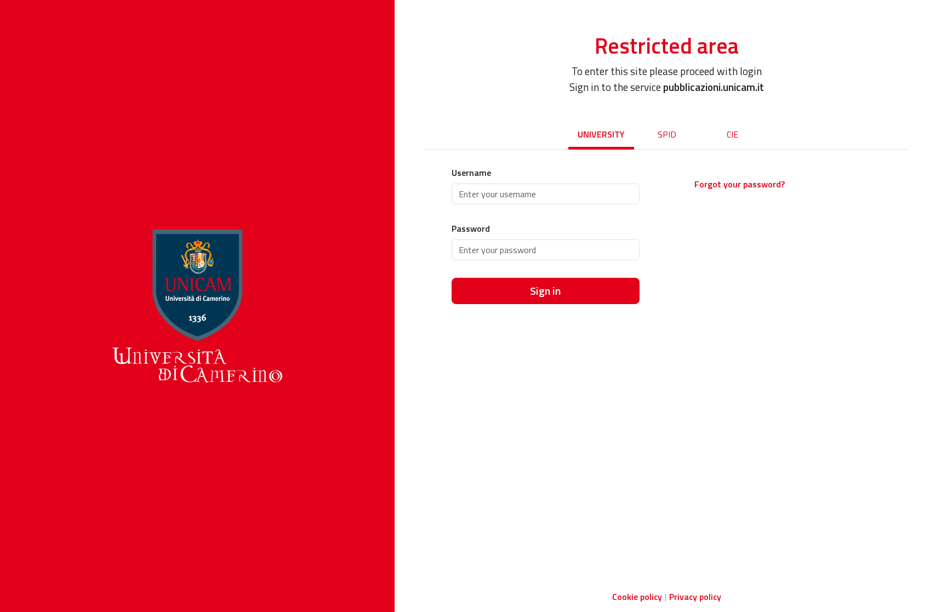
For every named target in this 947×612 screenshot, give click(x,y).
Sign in (545, 290)
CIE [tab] (732, 134)
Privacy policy (695, 596)
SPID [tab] (667, 134)
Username (471, 172)
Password (471, 228)
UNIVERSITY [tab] (601, 134)
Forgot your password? (739, 184)
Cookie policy (637, 596)
